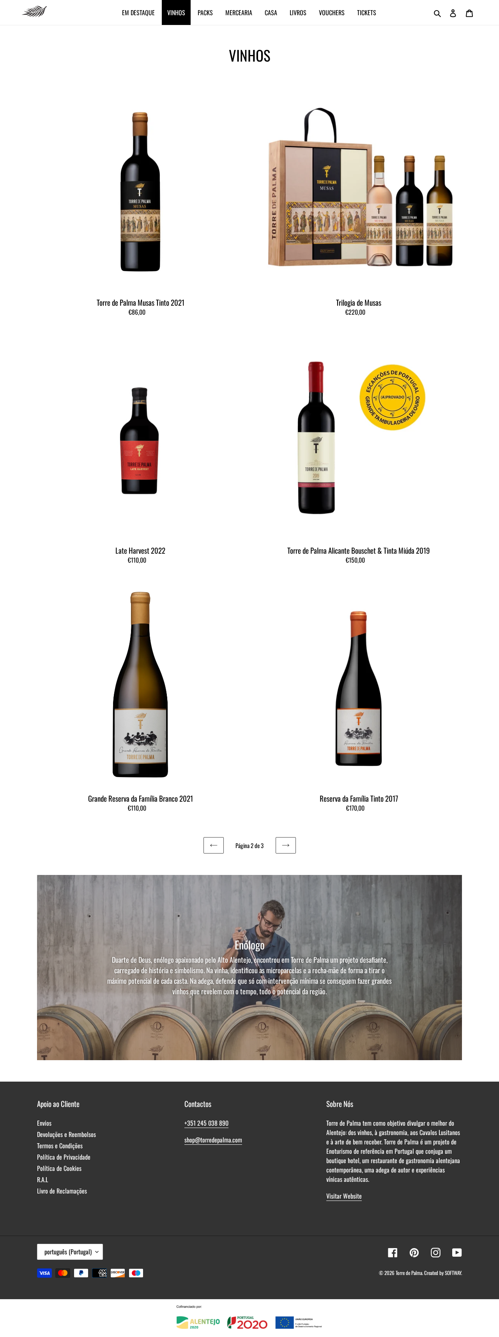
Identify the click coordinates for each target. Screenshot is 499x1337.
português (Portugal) (68, 1251)
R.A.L (42, 1179)
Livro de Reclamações (62, 1190)
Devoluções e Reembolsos (66, 1134)
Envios (44, 1123)
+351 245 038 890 (206, 1123)
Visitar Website (344, 1196)
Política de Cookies (59, 1168)
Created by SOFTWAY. (443, 1273)
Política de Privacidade (63, 1157)
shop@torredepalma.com (213, 1139)
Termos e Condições (60, 1145)
